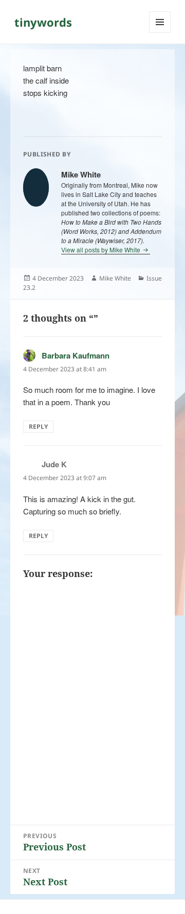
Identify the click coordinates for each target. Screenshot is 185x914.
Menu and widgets (160, 32)
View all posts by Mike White (101, 249)
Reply (38, 426)
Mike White (115, 278)
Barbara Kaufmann (75, 355)
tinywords (43, 22)
